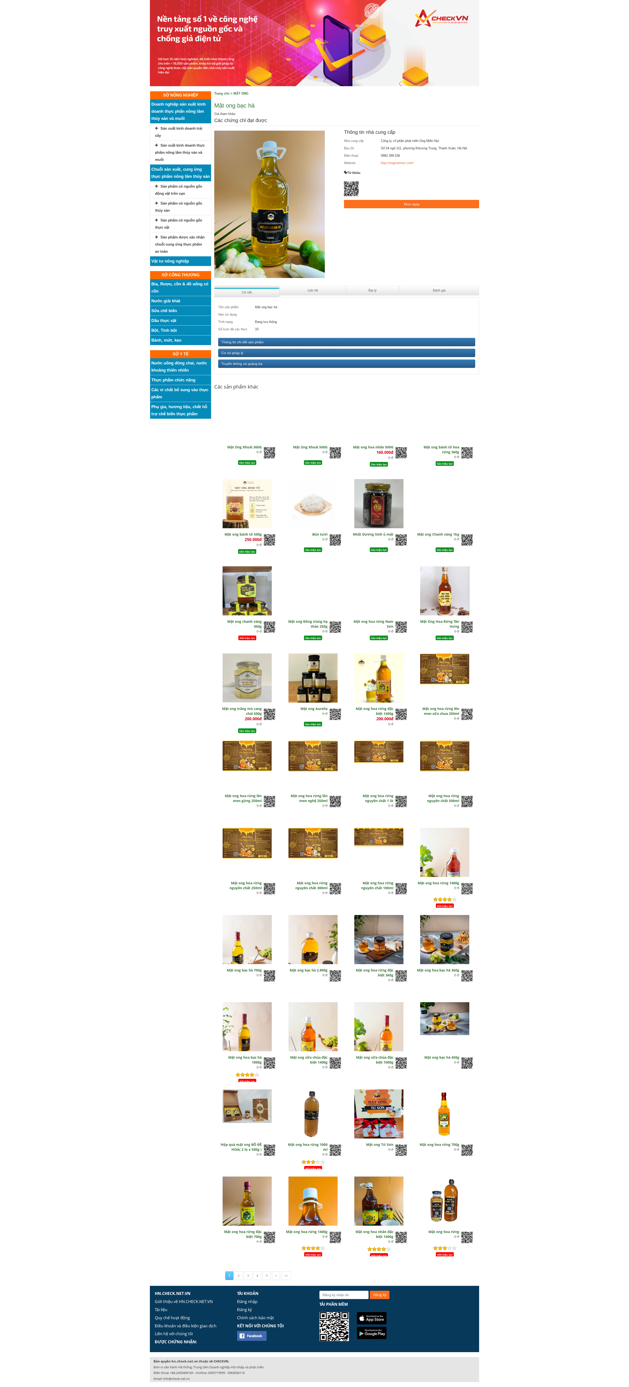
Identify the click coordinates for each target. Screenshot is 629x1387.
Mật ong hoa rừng (444, 1231)
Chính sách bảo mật (255, 1317)
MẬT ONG (240, 93)
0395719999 (216, 1373)
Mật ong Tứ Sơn (379, 1144)
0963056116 (236, 1373)
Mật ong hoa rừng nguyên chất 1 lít (378, 798)
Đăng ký (244, 1309)
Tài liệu (161, 1309)
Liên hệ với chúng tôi (174, 1333)
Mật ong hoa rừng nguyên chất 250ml (245, 885)
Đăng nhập (247, 1301)
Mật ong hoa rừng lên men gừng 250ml (243, 798)
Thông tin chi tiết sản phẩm (242, 342)
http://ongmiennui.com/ (397, 163)
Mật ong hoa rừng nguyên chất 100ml (377, 885)
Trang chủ (221, 93)
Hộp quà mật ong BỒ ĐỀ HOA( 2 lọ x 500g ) (241, 1147)
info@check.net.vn (176, 1378)
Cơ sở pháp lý (232, 353)
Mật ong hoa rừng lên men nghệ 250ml (309, 798)
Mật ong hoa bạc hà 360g (438, 970)
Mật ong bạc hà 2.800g (309, 970)
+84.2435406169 (181, 1373)
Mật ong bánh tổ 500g (243, 534)
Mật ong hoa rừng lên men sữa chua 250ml (440, 711)
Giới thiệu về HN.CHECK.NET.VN (184, 1301)
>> (286, 1276)
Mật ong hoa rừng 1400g (438, 883)
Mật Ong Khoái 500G (310, 447)
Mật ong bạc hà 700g (244, 970)
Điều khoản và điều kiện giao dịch (185, 1326)
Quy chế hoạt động (172, 1317)
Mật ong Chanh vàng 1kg (438, 534)
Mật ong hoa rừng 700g (439, 1144)
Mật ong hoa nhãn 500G (373, 447)
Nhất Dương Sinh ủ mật (373, 534)
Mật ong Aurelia (314, 708)
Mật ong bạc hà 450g (441, 1057)
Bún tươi (320, 534)
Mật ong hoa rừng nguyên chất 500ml (443, 798)
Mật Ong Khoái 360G (244, 447)
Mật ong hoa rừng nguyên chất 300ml (311, 885)
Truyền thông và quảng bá (241, 364)
